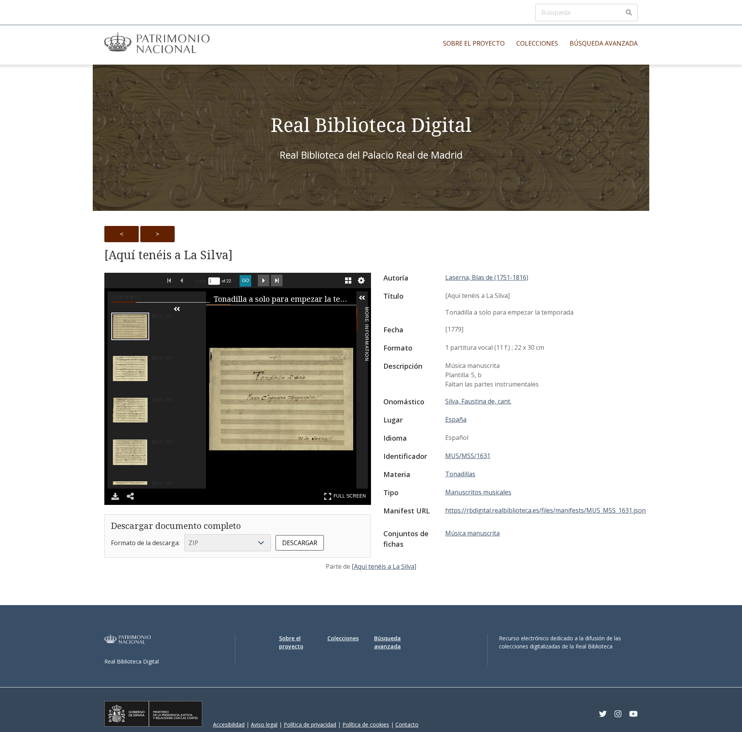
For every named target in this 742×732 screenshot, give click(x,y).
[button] (188, 309)
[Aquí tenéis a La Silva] (168, 255)
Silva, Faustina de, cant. (478, 401)
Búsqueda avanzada (604, 43)
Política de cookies (365, 724)
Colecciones (537, 43)
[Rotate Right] (286, 314)
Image (200, 281)
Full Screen (351, 495)
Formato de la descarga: (145, 543)
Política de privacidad (310, 724)
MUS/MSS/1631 (467, 456)
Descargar (299, 543)
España (455, 419)
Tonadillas (460, 474)
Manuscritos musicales (478, 492)
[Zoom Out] (255, 314)
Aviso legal (264, 724)
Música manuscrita (472, 533)
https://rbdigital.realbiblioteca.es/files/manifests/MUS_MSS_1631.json (545, 510)
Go (245, 280)
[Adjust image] (317, 314)
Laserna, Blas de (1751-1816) (486, 277)
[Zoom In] (224, 314)
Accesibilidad (229, 724)
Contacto (407, 724)
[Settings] (361, 280)
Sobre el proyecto (474, 43)
